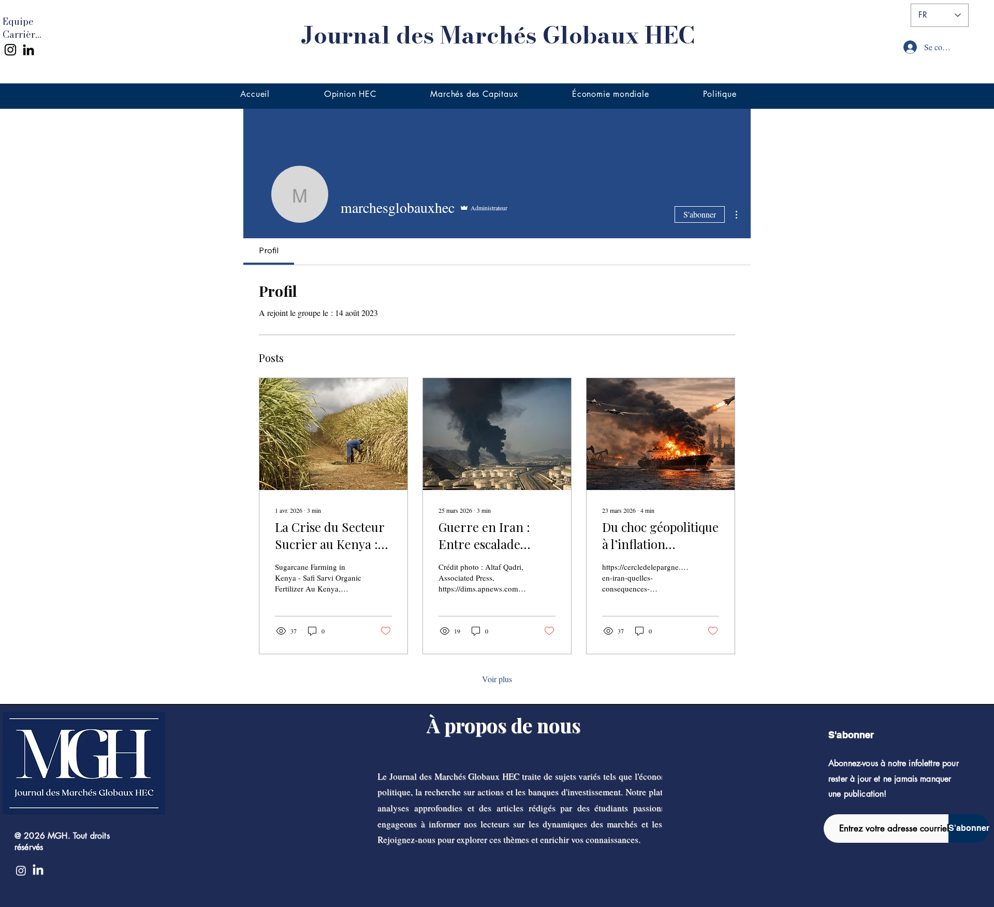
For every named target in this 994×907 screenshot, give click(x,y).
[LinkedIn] (28, 49)
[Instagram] (10, 49)
